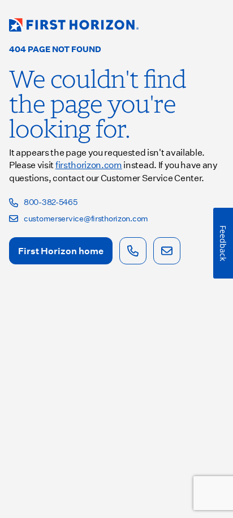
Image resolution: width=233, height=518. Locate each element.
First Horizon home (60, 250)
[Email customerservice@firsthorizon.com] (166, 250)
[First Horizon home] (74, 25)
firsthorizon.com (88, 164)
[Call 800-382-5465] (132, 250)
